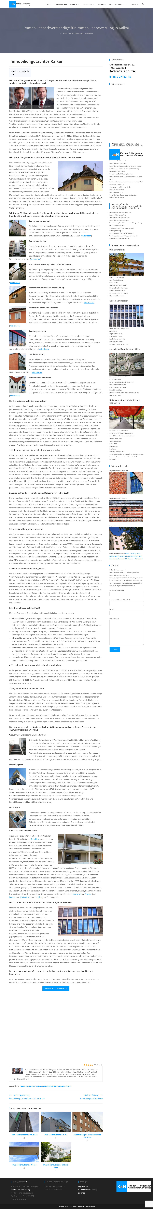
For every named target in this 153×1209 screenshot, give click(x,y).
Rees (59, 1086)
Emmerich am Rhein (46, 1086)
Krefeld (111, 556)
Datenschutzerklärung (87, 1189)
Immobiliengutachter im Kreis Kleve (56, 1166)
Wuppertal (138, 559)
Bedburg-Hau (24, 1086)
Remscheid (122, 559)
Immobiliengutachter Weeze (24, 1165)
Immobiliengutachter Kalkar (84, 34)
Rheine (88, 894)
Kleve (40, 897)
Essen (138, 554)
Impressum (83, 1186)
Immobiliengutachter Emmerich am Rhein (87, 1136)
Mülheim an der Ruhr (135, 556)
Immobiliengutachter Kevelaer (24, 1135)
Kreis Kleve (35, 839)
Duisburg (133, 554)
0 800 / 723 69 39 (120, 77)
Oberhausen (113, 559)
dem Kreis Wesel (34, 1086)
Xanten (12, 897)
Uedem (63, 1086)
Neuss (127, 554)
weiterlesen (86, 236)
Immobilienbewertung (20, 1189)
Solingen (129, 559)
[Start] (60, 34)
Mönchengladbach (121, 556)
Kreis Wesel (25, 897)
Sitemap (81, 1193)
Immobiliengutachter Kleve (55, 1135)
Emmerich (77, 894)
